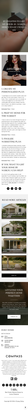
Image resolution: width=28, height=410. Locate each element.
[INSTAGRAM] (7, 385)
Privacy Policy (20, 401)
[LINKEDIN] (10, 385)
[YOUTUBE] (14, 385)
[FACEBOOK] (3, 385)
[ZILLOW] (21, 385)
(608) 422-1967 (7, 341)
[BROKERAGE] (24, 385)
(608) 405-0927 (13, 182)
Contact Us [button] (14, 316)
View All (14, 275)
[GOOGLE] (17, 385)
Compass (8, 361)
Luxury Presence (14, 394)
